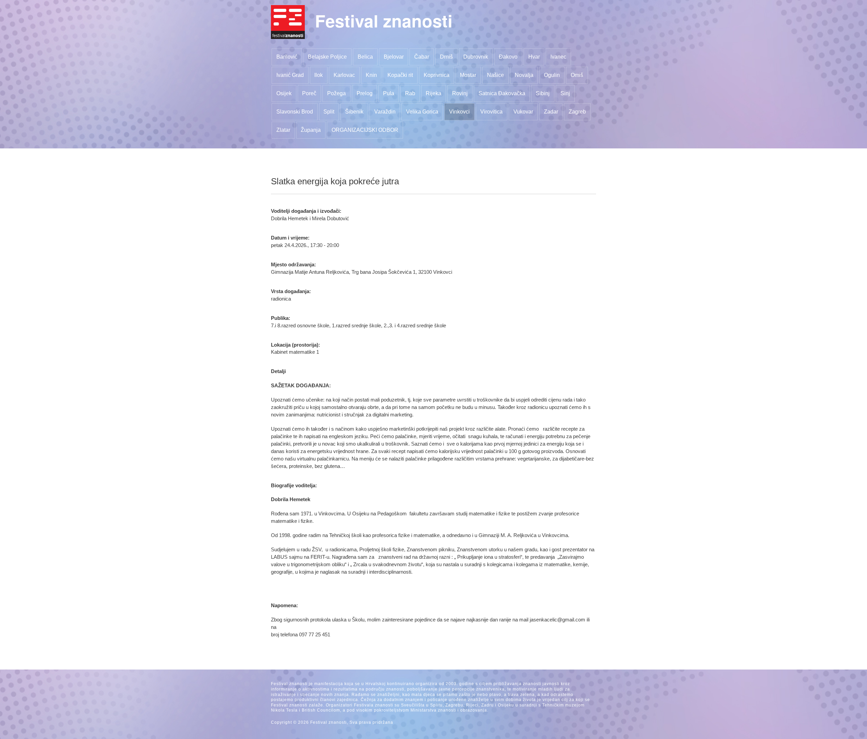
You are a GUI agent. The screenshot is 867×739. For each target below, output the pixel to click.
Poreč (309, 93)
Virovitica (491, 112)
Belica (365, 57)
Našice (495, 75)
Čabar (421, 57)
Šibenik (354, 112)
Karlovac (344, 75)
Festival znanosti (383, 20)
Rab (410, 93)
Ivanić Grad (290, 75)
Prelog (365, 93)
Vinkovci (459, 112)
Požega (336, 93)
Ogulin (552, 75)
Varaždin (385, 112)
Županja (311, 130)
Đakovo (508, 57)
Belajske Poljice (327, 57)
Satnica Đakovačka (502, 93)
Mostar (468, 75)
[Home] (288, 22)
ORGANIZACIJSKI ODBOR (365, 130)
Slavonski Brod (294, 112)
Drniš (446, 57)
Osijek (284, 93)
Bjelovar (394, 57)
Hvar (534, 57)
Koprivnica (436, 75)
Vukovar (523, 112)
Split (328, 112)
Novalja (524, 75)
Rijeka (433, 93)
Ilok (318, 75)
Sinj (565, 93)
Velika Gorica (422, 112)
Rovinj (460, 93)
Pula (388, 93)
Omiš (577, 75)
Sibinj (543, 93)
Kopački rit (400, 75)
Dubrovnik (475, 57)
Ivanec (558, 57)
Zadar (551, 112)
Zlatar (283, 130)
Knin (371, 75)
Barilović (286, 57)
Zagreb (577, 112)
